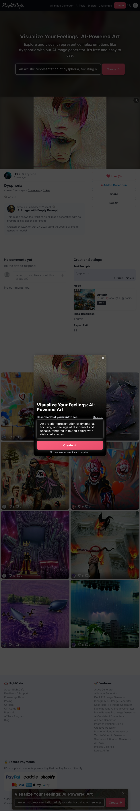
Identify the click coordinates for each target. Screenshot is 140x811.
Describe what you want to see (57, 417)
